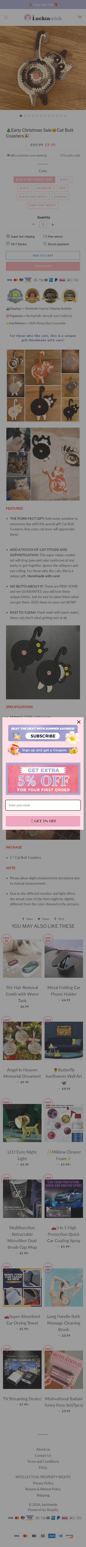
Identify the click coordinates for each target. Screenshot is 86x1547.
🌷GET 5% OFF (43, 821)
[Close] (79, 722)
